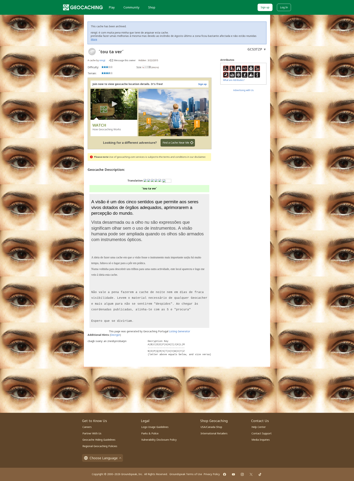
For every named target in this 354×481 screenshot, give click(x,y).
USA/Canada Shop (211, 427)
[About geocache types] (92, 51)
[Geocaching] (83, 7)
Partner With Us (91, 433)
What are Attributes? (233, 80)
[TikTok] (260, 474)
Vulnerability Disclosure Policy (159, 439)
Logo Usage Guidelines (155, 427)
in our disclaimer (196, 156)
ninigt (102, 60)
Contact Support (261, 433)
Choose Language (104, 458)
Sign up (265, 7)
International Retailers (214, 433)
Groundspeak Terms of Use (185, 474)
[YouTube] (233, 474)
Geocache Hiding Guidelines (98, 439)
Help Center (258, 427)
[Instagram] (242, 474)
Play (112, 7)
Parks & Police (150, 433)
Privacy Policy (212, 474)
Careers (87, 427)
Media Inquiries (260, 439)
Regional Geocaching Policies (99, 446)
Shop (151, 7)
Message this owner (125, 60)
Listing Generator (179, 331)
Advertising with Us (243, 90)
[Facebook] (224, 474)
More (94, 39)
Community (131, 7)
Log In (284, 7)
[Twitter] (251, 474)
